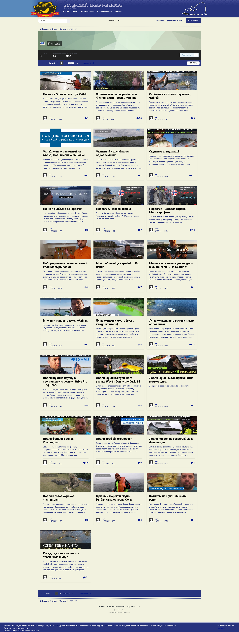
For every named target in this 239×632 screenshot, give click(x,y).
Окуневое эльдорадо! (164, 151)
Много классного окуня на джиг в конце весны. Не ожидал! (171, 265)
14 (193, 230)
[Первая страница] (46, 63)
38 (140, 118)
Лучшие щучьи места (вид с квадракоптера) (115, 322)
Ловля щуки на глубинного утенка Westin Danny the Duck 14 (118, 379)
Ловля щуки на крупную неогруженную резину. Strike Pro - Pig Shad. (65, 381)
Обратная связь (133, 607)
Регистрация (193, 20)
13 (193, 344)
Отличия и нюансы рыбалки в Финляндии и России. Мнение (116, 96)
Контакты (118, 11)
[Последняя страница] (77, 63)
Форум (75, 11)
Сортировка (193, 63)
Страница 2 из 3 (89, 63)
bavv (50, 117)
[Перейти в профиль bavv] (45, 118)
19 (87, 462)
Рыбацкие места (87, 11)
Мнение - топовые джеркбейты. (65, 320)
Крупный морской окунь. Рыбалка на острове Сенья (114, 497)
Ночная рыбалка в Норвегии (62, 209)
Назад (52, 63)
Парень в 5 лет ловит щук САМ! (64, 94)
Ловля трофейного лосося (114, 438)
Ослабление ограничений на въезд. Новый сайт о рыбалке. (64, 153)
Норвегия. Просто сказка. (113, 209)
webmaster (221, 628)
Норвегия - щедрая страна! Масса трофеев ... (167, 210)
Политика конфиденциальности (112, 607)
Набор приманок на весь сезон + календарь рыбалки (65, 265)
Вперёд (71, 63)
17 (193, 175)
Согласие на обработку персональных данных (21, 631)
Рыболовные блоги (104, 11)
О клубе (66, 11)
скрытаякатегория (50, 74)
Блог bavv (54, 43)
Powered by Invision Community (119, 612)
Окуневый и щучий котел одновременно (113, 153)
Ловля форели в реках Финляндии (58, 440)
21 (87, 577)
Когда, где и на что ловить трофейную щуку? (61, 555)
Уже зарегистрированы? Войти (169, 20)
